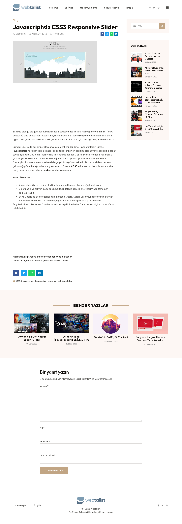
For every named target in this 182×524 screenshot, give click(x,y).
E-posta (45, 441)
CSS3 (19, 281)
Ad (42, 428)
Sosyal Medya (111, 7)
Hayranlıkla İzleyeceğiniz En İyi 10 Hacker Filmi (154, 100)
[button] (102, 34)
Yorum (44, 386)
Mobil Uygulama (88, 7)
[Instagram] (159, 8)
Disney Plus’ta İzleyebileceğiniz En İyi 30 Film (71, 338)
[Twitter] (154, 8)
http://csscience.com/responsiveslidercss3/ (48, 257)
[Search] (162, 26)
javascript (28, 281)
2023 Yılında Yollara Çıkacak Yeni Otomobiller (153, 85)
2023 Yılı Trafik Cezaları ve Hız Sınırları (152, 56)
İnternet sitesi (47, 455)
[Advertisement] (65, 109)
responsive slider (56, 281)
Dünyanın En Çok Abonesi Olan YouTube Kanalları (150, 338)
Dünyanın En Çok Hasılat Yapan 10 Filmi (31, 338)
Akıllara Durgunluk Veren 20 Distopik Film (154, 70)
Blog (15, 20)
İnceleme (53, 7)
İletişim (130, 7)
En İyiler (69, 7)
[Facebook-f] (150, 8)
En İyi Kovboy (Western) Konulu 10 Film (154, 114)
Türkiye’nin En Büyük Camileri (111, 337)
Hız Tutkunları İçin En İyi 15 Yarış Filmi (154, 127)
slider (69, 281)
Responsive (40, 281)
